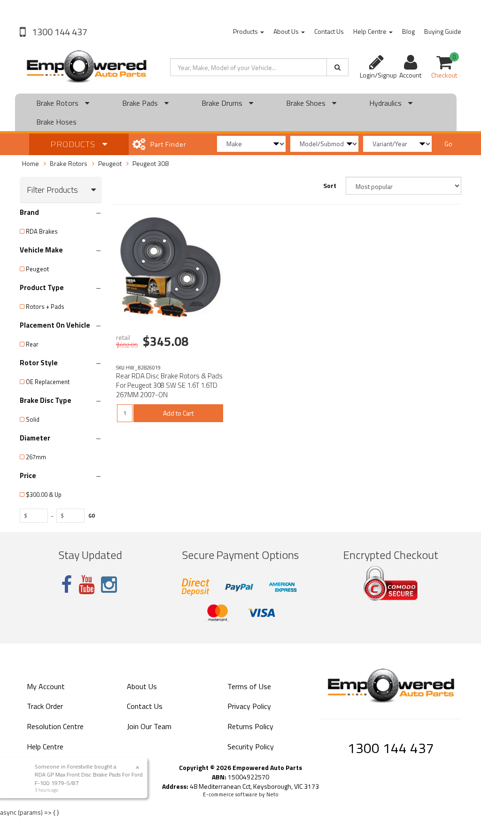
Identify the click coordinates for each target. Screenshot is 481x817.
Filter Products (52, 190)
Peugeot (110, 163)
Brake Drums (223, 103)
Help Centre (370, 31)
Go (448, 144)
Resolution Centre (55, 726)
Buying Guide (442, 31)
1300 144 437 (58, 31)
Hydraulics (386, 103)
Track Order (45, 706)
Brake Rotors (58, 103)
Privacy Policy (249, 706)
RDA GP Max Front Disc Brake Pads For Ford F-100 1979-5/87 (91, 778)
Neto (272, 794)
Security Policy (250, 746)
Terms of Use (249, 686)
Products (246, 31)
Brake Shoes (306, 103)
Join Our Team (149, 726)
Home (30, 163)
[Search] (337, 67)
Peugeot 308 (150, 163)
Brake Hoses (56, 121)
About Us (286, 31)
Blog (408, 31)
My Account (46, 686)
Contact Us (329, 31)
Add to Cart (178, 413)
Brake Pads (141, 103)
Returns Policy (250, 726)
